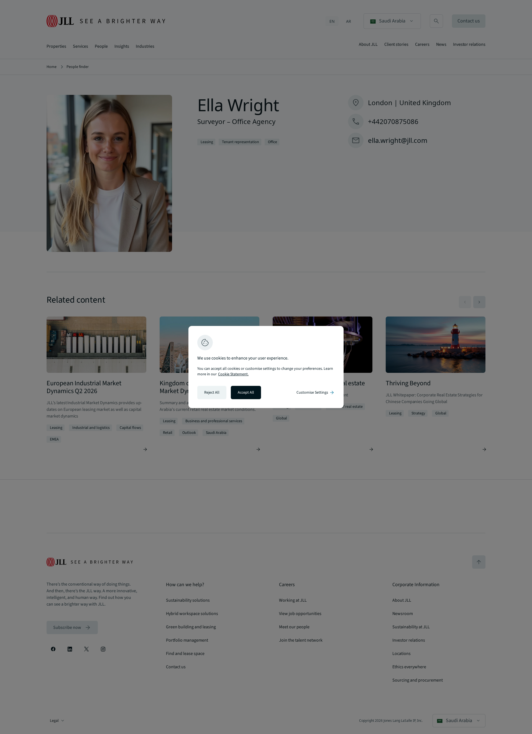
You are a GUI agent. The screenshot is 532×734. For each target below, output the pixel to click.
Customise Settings (315, 392)
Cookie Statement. (233, 374)
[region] (266, 367)
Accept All (246, 392)
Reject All (211, 392)
